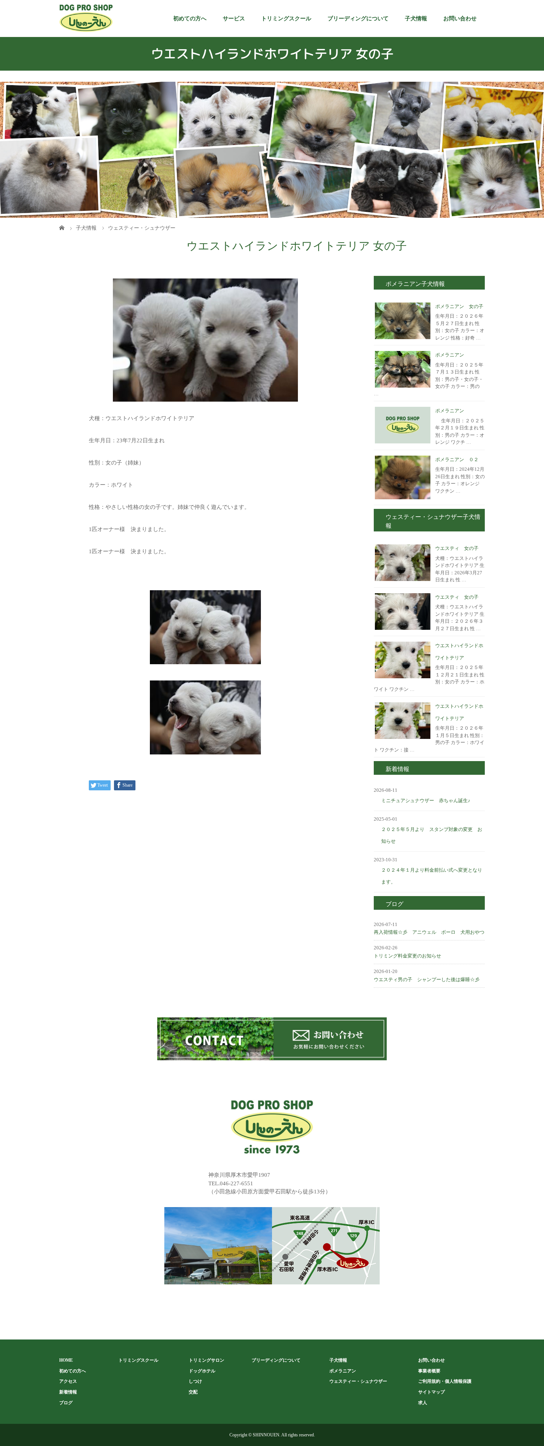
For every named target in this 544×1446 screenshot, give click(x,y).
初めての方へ (189, 18)
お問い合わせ (460, 18)
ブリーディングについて (358, 18)
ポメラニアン (449, 355)
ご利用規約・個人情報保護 (444, 1381)
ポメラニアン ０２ (456, 459)
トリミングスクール (286, 18)
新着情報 (68, 1392)
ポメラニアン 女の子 (459, 306)
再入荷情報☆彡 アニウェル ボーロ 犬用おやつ (429, 932)
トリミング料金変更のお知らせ (407, 956)
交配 (193, 1392)
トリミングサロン (206, 1360)
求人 (422, 1402)
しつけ (195, 1381)
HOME (66, 1360)
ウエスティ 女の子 (456, 548)
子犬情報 (416, 18)
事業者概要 (429, 1371)
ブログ (66, 1402)
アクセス (68, 1381)
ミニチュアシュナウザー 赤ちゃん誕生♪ (425, 800)
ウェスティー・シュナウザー (358, 1381)
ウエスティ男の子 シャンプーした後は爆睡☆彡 (427, 979)
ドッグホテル (202, 1371)
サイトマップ (431, 1392)
